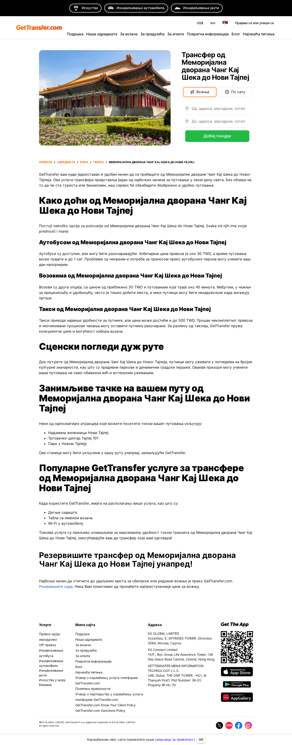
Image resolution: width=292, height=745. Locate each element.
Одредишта (66, 162)
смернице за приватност (175, 739)
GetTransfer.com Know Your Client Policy (105, 705)
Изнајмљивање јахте (51, 672)
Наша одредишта (101, 34)
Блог (236, 34)
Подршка (75, 34)
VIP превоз (47, 645)
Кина (84, 162)
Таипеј (98, 162)
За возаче (129, 34)
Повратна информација (208, 34)
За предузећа (152, 34)
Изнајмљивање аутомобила (51, 663)
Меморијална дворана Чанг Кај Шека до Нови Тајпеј (151, 162)
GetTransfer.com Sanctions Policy (100, 710)
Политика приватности (92, 689)
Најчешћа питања (258, 34)
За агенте (175, 34)
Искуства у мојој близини (52, 682)
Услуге (45, 624)
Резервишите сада (56, 586)
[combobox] (220, 110)
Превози (45, 162)
